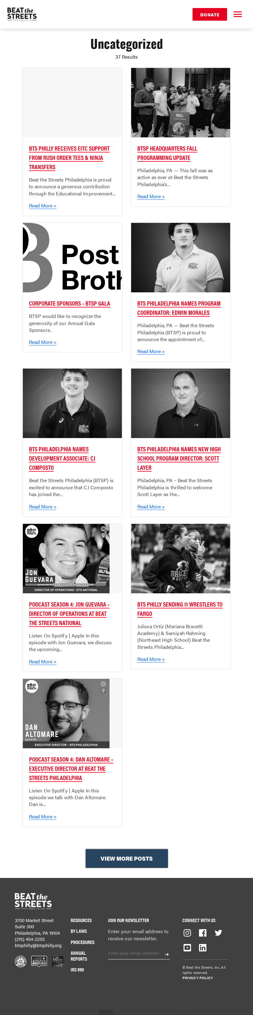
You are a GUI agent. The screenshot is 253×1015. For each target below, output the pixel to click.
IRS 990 (77, 969)
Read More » (42, 205)
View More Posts (127, 858)
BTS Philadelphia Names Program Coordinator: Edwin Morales (179, 308)
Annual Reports (79, 955)
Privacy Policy (197, 977)
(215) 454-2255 (30, 939)
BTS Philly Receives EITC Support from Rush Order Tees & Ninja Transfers (69, 157)
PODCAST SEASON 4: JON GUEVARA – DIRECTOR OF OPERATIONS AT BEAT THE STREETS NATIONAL (69, 613)
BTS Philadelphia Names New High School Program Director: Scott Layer (179, 458)
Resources (81, 920)
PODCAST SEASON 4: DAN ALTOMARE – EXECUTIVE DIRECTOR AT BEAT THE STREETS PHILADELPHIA (71, 768)
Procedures (82, 942)
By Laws (79, 930)
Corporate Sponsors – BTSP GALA (69, 303)
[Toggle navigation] (238, 14)
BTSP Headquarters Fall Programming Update (167, 153)
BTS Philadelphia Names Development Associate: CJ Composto (62, 458)
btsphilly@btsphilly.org (38, 945)
